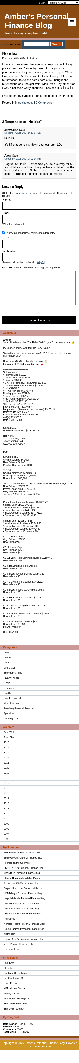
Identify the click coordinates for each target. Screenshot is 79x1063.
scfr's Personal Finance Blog (19, 944)
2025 (6, 742)
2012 (6, 808)
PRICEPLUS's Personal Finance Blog (23, 868)
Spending (9, 713)
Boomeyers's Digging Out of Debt (21, 903)
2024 (6, 747)
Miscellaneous (11, 703)
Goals (7, 683)
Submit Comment (39, 320)
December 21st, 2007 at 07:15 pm (22, 158)
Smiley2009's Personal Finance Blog (23, 857)
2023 (6, 752)
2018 (6, 778)
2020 (6, 767)
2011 (6, 813)
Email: (6, 213)
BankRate (9, 963)
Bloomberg (9, 968)
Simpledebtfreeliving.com (17, 998)
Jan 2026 (9, 737)
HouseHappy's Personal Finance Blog (24, 929)
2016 (6, 788)
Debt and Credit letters (16, 973)
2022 (6, 757)
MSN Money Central (14, 988)
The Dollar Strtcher (14, 1008)
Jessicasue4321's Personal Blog (21, 883)
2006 (6, 839)
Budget (7, 657)
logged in (26, 193)
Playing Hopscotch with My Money (22, 878)
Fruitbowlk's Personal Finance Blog (22, 913)
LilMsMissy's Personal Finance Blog (23, 893)
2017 (6, 783)
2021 (6, 762)
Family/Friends (12, 677)
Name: (6, 199)
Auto (6, 652)
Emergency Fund (13, 672)
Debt (6, 662)
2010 (6, 818)
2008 (6, 828)
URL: (5, 238)
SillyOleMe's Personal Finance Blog (22, 852)
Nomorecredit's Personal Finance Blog (24, 923)
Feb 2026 (9, 732)
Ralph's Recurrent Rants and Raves (23, 888)
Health (7, 693)
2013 (6, 803)
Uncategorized (11, 718)
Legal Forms (10, 983)
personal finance (12, 949)
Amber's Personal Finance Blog (45, 1043)
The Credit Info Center (15, 1003)
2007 (6, 833)
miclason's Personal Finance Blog (22, 908)
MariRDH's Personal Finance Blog (22, 873)
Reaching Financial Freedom (19, 708)
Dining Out (9, 667)
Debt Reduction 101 (14, 978)
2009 (6, 823)
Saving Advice (11, 993)
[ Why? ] (40, 262)
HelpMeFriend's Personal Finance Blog (24, 898)
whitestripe (9, 934)
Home (5, 44)
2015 (6, 793)
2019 (6, 773)
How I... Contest (12, 698)
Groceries (9, 688)
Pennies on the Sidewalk (17, 862)
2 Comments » (45, 102)
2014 (6, 798)
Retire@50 (9, 918)
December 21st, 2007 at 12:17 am (22, 132)
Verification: (9, 251)
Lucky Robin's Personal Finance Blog (23, 939)
